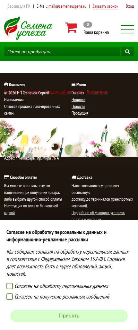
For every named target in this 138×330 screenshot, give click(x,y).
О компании (81, 126)
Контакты (79, 140)
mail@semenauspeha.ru (67, 6)
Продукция (80, 113)
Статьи (76, 133)
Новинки (78, 99)
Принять (69, 315)
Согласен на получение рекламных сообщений (61, 296)
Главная (78, 93)
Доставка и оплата (86, 120)
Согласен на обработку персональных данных (61, 286)
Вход (130, 6)
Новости (78, 106)
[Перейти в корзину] (87, 28)
